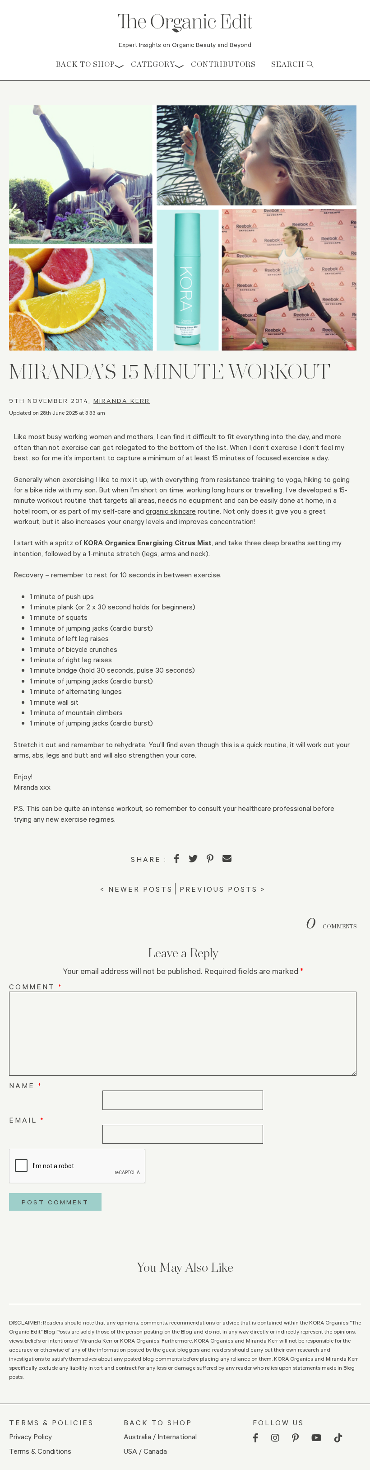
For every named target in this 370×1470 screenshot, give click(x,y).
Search (288, 64)
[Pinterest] (210, 858)
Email (27, 1119)
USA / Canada (145, 1451)
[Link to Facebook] (256, 1438)
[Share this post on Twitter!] (193, 858)
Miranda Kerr (121, 400)
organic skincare (171, 510)
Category (153, 64)
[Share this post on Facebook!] (176, 858)
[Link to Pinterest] (295, 1438)
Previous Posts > (223, 889)
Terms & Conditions (40, 1451)
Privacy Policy (30, 1436)
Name (25, 1085)
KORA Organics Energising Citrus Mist (147, 542)
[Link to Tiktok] (338, 1438)
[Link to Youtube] (316, 1438)
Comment (36, 986)
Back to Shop (85, 64)
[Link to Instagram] (275, 1438)
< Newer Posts (136, 889)
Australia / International (160, 1436)
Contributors (223, 64)
